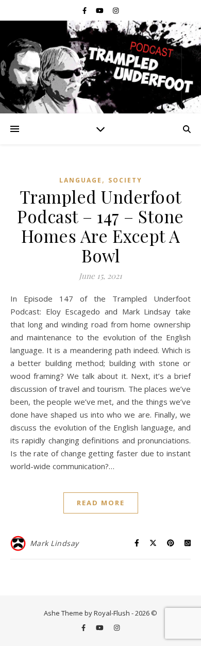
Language (80, 180)
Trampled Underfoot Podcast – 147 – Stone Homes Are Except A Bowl (100, 226)
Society (125, 180)
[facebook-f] (85, 10)
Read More (101, 502)
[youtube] (100, 10)
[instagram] (116, 10)
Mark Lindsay (54, 543)
